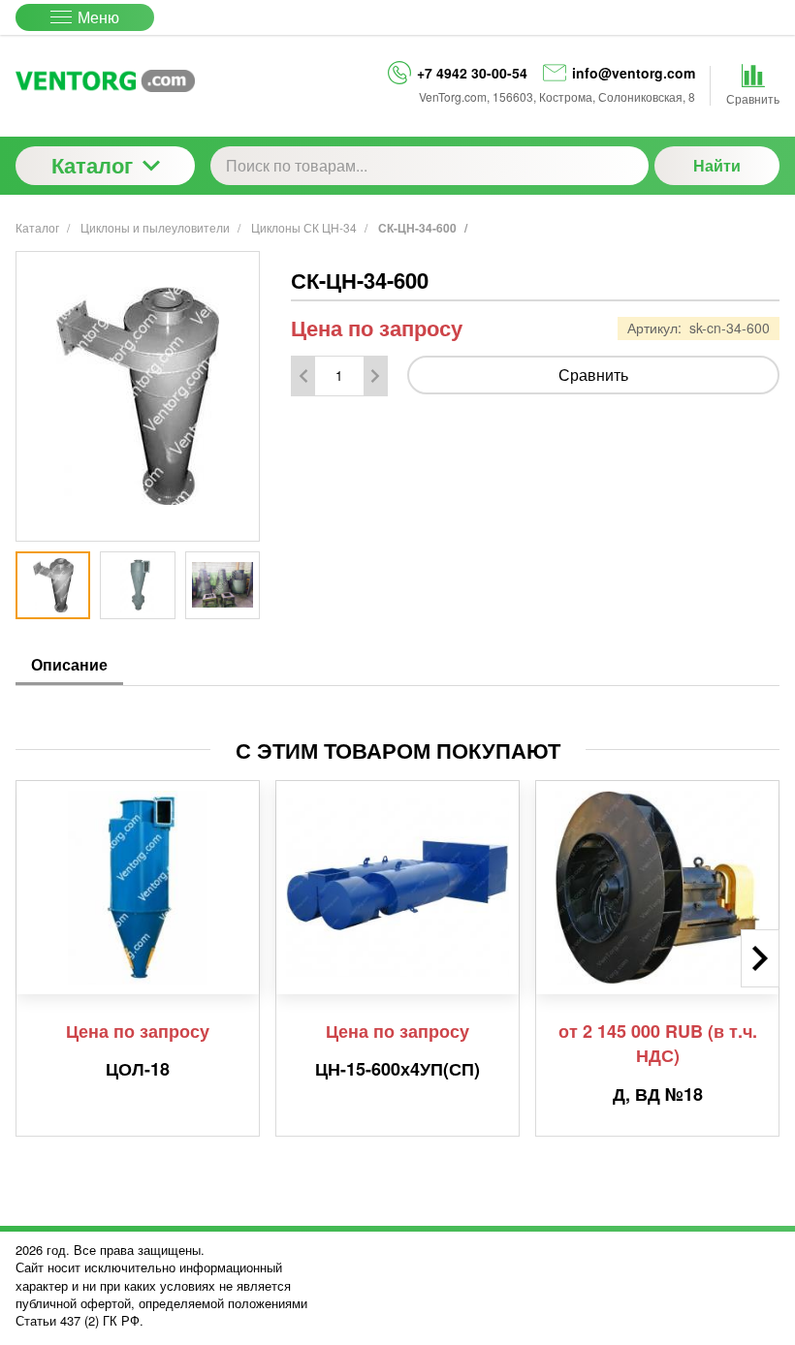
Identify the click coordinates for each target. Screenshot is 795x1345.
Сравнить (593, 374)
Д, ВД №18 (658, 1095)
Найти (717, 165)
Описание (69, 664)
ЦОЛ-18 (138, 1069)
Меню (98, 17)
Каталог (92, 164)
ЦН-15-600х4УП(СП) (397, 1069)
